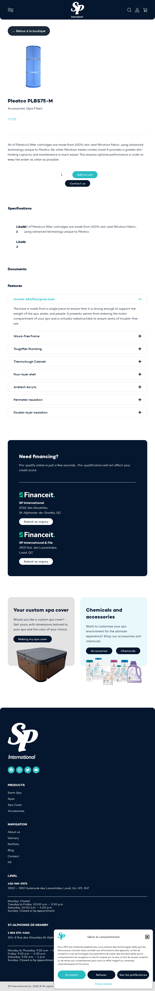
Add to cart (85, 174)
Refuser (101, 975)
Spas (11, 798)
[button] (147, 937)
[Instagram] (19, 769)
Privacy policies (103, 983)
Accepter (71, 975)
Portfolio (13, 844)
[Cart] (145, 9)
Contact (13, 856)
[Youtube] (36, 769)
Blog (11, 850)
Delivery (13, 838)
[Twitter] (27, 769)
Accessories (16, 108)
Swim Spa (14, 792)
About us (14, 832)
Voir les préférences (133, 975)
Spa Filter (34, 108)
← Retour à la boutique (28, 31)
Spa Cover (15, 805)
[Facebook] (11, 769)
